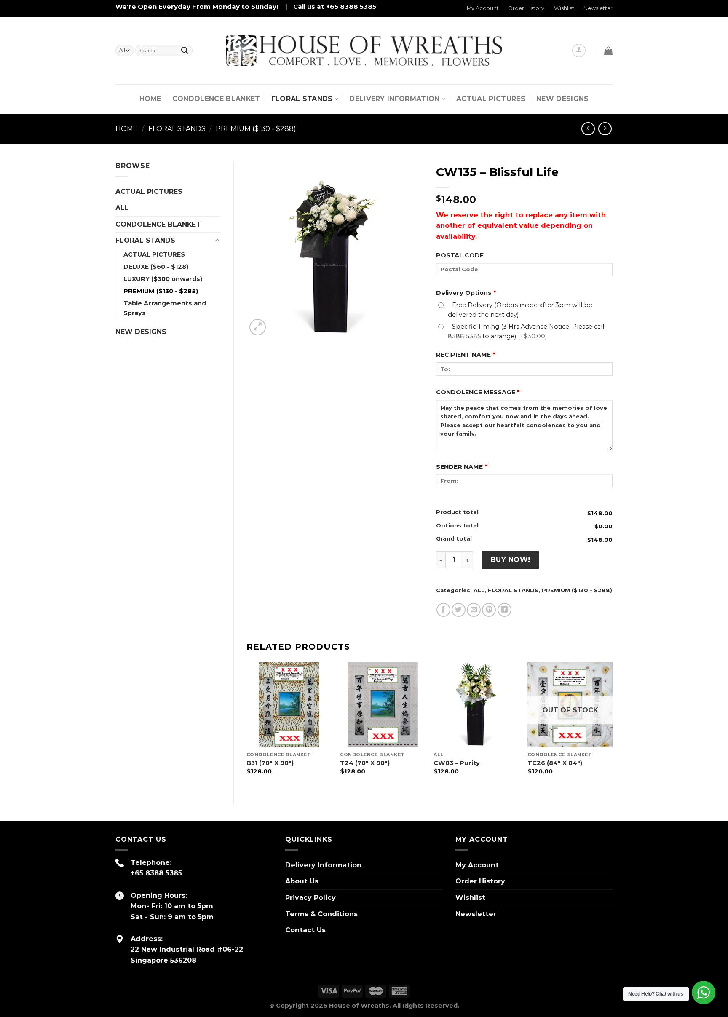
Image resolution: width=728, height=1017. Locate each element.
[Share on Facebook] (443, 610)
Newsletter (598, 8)
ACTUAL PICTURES (148, 191)
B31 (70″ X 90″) (270, 763)
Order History (526, 8)
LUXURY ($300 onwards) (162, 279)
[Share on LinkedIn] (504, 610)
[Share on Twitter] (459, 610)
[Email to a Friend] (474, 610)
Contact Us (305, 930)
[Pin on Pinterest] (489, 610)
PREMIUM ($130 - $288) (256, 129)
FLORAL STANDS (302, 99)
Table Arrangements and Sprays (164, 308)
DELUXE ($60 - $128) (155, 266)
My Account (483, 8)
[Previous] (247, 726)
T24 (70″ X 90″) (365, 763)
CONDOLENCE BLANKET (216, 99)
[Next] (612, 726)
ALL (122, 208)
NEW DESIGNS (562, 99)
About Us (301, 881)
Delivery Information (394, 99)
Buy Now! (510, 560)
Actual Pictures (490, 99)
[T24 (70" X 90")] (383, 705)
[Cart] (608, 50)
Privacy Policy (310, 898)
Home (150, 99)
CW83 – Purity (457, 763)
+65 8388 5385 (156, 873)
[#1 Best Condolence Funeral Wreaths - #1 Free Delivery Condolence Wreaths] (364, 50)
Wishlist (564, 8)
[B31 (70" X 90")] (289, 705)
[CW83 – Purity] (476, 705)
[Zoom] (257, 327)
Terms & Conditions (321, 914)
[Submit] (184, 50)
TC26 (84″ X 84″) (554, 763)
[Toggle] (217, 241)
